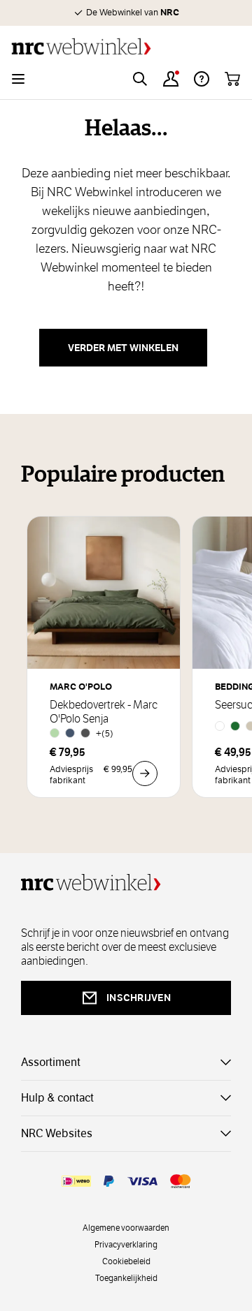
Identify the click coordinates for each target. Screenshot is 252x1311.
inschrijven (138, 997)
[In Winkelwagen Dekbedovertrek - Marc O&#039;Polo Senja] (145, 773)
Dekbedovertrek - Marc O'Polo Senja (104, 712)
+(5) (104, 733)
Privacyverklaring (126, 1244)
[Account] (170, 79)
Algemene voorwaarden (126, 1227)
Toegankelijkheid (126, 1277)
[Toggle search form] (140, 79)
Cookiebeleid (126, 1260)
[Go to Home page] (126, 46)
